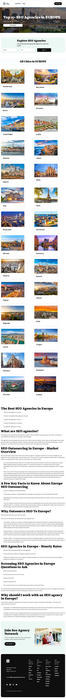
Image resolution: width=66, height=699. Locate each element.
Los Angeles (48, 669)
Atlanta (48, 679)
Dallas (47, 686)
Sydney (57, 673)
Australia (39, 677)
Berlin (56, 669)
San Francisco (48, 674)
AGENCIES (18, 4)
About (30, 666)
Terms (30, 679)
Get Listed (30, 669)
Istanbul (57, 675)
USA (38, 668)
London (57, 666)
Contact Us (31, 676)
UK (37, 670)
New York (48, 666)
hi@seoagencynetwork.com (17, 677)
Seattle (48, 681)
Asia (38, 682)
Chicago (48, 677)
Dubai (56, 671)
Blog (24, 4)
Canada (39, 673)
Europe (39, 675)
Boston (48, 683)
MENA (38, 679)
